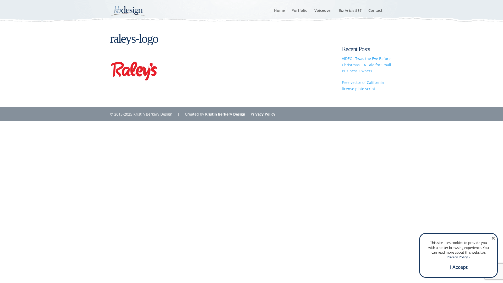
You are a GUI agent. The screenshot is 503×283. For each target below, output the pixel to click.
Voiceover (323, 11)
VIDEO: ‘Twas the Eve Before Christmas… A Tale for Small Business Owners (366, 65)
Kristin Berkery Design (225, 114)
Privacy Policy (262, 114)
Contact (375, 11)
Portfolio (300, 11)
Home (279, 11)
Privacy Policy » (458, 257)
